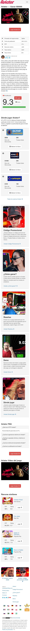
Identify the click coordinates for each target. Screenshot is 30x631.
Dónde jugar (16, 602)
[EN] (16, 606)
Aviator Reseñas (8, 329)
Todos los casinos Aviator (14, 199)
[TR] (12, 614)
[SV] (8, 614)
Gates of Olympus (16, 533)
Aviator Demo (7, 372)
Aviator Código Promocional (11, 244)
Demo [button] (18, 102)
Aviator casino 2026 (8, 579)
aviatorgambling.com (7, 588)
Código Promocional (18, 589)
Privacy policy (5, 590)
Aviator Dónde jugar (9, 414)
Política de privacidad (7, 629)
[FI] (20, 606)
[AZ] (4, 606)
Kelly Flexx (8, 56)
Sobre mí (4, 593)
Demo (14, 598)
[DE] (12, 606)
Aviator (14, 586)
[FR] (4, 610)
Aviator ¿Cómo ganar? (10, 286)
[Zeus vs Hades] (7, 551)
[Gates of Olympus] (7, 534)
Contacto (4, 595)
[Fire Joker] (7, 517)
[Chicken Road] (7, 500)
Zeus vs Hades (18, 550)
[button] (9, 427)
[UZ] (16, 614)
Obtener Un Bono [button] (16, 146)
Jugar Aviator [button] (14, 29)
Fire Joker (17, 516)
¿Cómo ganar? (16, 592)
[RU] (4, 614)
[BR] (20, 610)
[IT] (8, 610)
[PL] (16, 610)
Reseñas (15, 595)
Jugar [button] (18, 98)
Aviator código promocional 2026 (22, 579)
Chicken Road (18, 500)
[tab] (15, 427)
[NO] (12, 610)
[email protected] (16, 618)
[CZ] (8, 606)
